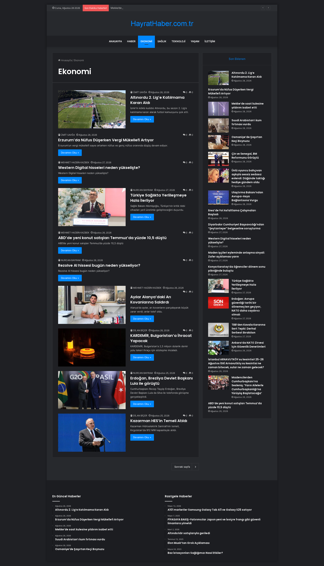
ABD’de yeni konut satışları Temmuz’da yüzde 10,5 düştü (112, 237)
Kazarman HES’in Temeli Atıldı (158, 420)
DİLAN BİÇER (140, 330)
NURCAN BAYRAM (143, 190)
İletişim (210, 41)
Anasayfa (115, 41)
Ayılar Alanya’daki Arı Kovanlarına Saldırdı (150, 299)
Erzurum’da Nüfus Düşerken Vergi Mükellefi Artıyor (106, 140)
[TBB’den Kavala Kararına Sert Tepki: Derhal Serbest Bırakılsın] (218, 330)
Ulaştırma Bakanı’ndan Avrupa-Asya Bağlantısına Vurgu (247, 196)
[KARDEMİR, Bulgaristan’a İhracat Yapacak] (92, 347)
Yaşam (195, 41)
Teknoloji (178, 41)
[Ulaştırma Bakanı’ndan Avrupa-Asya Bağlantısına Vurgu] (218, 197)
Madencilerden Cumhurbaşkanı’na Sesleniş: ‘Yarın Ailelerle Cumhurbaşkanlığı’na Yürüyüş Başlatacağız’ (247, 385)
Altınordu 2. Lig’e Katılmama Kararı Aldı (247, 75)
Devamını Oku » (142, 119)
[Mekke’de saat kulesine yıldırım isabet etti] (218, 109)
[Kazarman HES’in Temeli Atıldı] (92, 433)
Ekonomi (146, 41)
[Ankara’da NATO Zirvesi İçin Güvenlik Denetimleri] (218, 348)
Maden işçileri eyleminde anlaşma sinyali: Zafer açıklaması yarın (236, 254)
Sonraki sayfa (182, 466)
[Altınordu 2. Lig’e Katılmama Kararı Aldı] (92, 109)
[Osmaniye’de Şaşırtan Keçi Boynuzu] (218, 142)
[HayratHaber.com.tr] (162, 23)
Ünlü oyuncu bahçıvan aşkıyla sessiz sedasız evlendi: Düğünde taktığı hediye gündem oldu (248, 176)
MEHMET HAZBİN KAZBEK (75, 162)
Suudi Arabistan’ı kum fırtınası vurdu (247, 122)
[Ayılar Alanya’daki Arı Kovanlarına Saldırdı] (92, 305)
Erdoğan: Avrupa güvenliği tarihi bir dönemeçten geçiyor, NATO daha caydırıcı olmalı (246, 306)
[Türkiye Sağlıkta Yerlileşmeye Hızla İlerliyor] (92, 207)
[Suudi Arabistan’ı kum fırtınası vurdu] (218, 125)
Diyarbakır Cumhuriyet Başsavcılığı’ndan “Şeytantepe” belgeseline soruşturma (236, 226)
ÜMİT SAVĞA (140, 92)
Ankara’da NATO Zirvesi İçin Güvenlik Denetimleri (249, 344)
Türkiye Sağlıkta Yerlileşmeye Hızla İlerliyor (244, 285)
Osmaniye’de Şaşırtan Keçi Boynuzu (247, 139)
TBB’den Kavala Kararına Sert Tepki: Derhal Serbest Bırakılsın (248, 328)
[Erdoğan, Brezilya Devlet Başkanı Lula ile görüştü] (92, 390)
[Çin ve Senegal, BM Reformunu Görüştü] (218, 159)
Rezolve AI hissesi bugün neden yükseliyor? (99, 265)
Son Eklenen (237, 59)
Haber (131, 41)
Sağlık (162, 41)
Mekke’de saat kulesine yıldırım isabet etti (135, 7)
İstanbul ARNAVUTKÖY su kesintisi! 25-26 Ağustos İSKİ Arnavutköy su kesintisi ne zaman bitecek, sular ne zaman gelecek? (236, 363)
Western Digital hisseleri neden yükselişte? (99, 167)
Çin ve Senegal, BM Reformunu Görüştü (245, 156)
